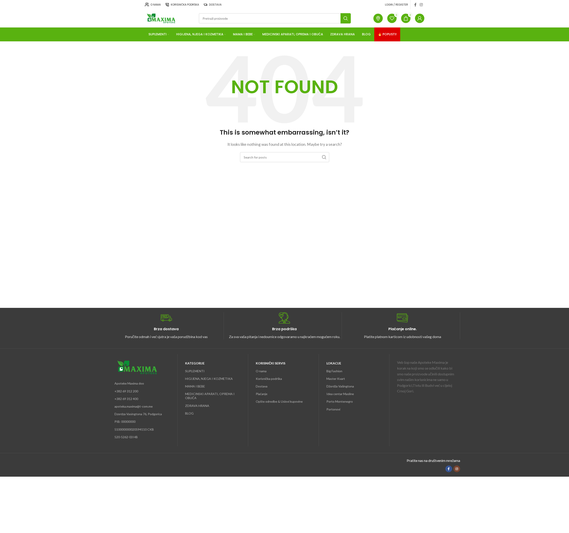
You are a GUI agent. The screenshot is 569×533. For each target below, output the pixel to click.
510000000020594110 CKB (134, 429)
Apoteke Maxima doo (129, 383)
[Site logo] (160, 18)
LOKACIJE (333, 363)
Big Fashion (334, 371)
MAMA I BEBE (195, 386)
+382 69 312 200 (126, 391)
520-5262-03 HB (126, 437)
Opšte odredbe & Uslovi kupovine (279, 401)
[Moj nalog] (420, 18)
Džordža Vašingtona (340, 386)
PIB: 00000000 (124, 421)
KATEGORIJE (195, 363)
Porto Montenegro (339, 401)
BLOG (189, 413)
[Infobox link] (166, 325)
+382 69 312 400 (126, 399)
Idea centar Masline (340, 394)
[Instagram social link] (421, 4)
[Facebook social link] (415, 4)
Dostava (261, 386)
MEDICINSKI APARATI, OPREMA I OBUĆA (210, 396)
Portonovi (333, 409)
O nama (261, 371)
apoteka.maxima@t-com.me (133, 406)
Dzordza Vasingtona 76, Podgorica (138, 414)
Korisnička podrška (269, 379)
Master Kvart (335, 379)
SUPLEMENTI (195, 371)
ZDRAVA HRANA (197, 406)
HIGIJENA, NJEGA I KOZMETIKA (209, 379)
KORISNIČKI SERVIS (270, 363)
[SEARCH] (346, 18)
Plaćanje (261, 394)
